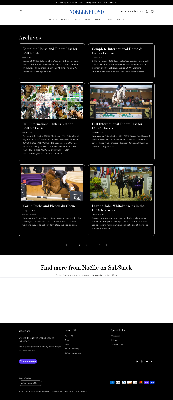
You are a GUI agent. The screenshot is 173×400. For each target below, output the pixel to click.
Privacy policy (69, 391)
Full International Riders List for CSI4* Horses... (117, 126)
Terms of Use (117, 344)
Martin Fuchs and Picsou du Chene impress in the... (49, 208)
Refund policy (57, 391)
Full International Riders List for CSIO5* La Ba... (47, 126)
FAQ (67, 344)
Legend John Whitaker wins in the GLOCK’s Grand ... (118, 208)
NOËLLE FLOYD (29, 391)
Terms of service (81, 391)
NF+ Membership (72, 349)
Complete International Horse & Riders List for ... (117, 51)
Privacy (114, 340)
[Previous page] (66, 245)
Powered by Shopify (43, 391)
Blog (67, 340)
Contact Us (116, 336)
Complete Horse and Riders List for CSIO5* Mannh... (49, 51)
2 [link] (79, 245)
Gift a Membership (73, 353)
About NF (69, 336)
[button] (21, 11)
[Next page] (106, 245)
